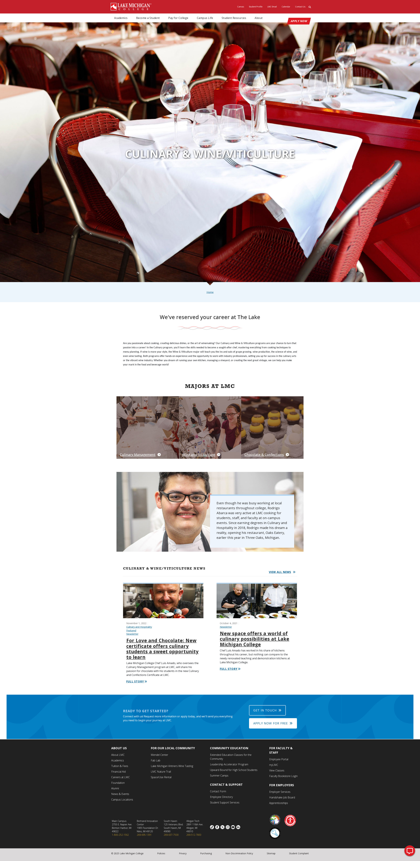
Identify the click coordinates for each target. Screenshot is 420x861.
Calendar (286, 6)
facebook (217, 827)
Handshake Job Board (282, 797)
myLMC (273, 765)
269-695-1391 (144, 834)
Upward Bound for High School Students (233, 770)
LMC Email (272, 6)
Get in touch (265, 710)
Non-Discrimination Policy (239, 853)
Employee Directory (221, 797)
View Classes (276, 770)
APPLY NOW (299, 21)
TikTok (212, 827)
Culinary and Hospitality (139, 626)
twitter (223, 827)
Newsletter (132, 633)
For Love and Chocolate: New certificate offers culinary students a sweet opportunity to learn (162, 648)
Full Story (135, 681)
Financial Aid (118, 771)
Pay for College (178, 18)
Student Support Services (224, 802)
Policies (161, 853)
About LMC (118, 755)
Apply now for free (270, 723)
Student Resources (234, 18)
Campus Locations (122, 799)
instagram (228, 827)
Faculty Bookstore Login (283, 776)
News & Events (120, 794)
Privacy (183, 853)
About (259, 18)
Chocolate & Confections (264, 454)
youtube (233, 827)
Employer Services (279, 792)
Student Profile (255, 6)
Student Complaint (299, 853)
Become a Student (148, 18)
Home (210, 292)
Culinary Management (138, 454)
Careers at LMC (120, 777)
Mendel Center (159, 755)
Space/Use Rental (161, 777)
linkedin (239, 827)
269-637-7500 (171, 834)
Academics (121, 18)
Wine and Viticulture (198, 454)
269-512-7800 (193, 834)
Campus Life (205, 18)
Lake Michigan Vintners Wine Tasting (172, 766)
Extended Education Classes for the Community (231, 757)
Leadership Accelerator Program (229, 764)
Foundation (118, 783)
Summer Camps (219, 775)
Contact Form (218, 791)
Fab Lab (155, 760)
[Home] (131, 6)
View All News (280, 572)
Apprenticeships (278, 803)
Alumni (115, 788)
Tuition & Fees (119, 766)
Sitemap (271, 853)
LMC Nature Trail (161, 771)
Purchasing (206, 853)
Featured (131, 630)
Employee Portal (278, 759)
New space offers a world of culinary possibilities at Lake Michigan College (254, 638)
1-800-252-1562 (120, 834)
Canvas (240, 6)
